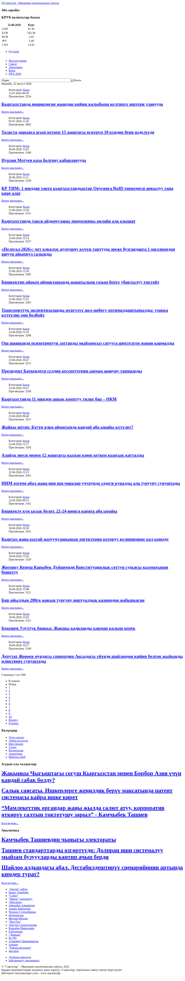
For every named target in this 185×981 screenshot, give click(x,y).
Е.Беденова (16, 931)
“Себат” (13, 895)
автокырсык (16, 915)
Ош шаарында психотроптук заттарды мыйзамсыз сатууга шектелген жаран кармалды (87, 343)
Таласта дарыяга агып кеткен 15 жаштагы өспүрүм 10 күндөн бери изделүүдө (77, 132)
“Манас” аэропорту (21, 898)
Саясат (13, 64)
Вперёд (13, 720)
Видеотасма (16, 750)
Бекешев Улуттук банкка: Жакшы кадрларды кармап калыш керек (68, 628)
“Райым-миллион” (20, 947)
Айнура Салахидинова (23, 925)
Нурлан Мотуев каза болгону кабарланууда (43, 160)
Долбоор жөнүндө (20, 957)
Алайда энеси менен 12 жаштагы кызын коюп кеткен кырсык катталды (72, 455)
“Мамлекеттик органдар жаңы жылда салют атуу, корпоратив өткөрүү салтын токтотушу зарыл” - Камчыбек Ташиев (82, 811)
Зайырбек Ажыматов (22, 905)
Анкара (13, 944)
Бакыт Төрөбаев (19, 892)
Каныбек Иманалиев (21, 928)
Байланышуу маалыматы (24, 960)
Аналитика (15, 753)
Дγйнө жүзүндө (18, 740)
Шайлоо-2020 (17, 757)
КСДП (13, 938)
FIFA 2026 (15, 73)
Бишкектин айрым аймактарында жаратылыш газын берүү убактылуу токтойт (80, 282)
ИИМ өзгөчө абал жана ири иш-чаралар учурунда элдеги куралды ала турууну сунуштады (90, 483)
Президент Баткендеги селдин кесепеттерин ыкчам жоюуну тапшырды (71, 371)
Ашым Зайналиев (20, 908)
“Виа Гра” (15, 921)
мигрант (14, 951)
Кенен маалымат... (12, 111)
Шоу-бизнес (16, 743)
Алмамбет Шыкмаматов (23, 941)
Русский (14, 51)
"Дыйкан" (15, 934)
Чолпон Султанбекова (22, 911)
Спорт (12, 747)
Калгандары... (10, 823)
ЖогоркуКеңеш (18, 918)
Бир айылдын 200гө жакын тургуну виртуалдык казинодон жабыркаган (73, 600)
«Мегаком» (15, 902)
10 (10, 716)
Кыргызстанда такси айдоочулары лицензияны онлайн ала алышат (68, 221)
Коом (12, 70)
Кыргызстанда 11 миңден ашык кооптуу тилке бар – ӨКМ (59, 399)
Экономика (16, 67)
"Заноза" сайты (18, 889)
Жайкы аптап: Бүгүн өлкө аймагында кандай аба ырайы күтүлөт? (67, 427)
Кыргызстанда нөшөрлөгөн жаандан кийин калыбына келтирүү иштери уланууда (82, 104)
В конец (14, 723)
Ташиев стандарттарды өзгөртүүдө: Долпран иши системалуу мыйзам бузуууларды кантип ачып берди (82, 853)
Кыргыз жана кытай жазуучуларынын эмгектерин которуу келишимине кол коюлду (85, 539)
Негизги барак (18, 60)
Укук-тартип (16, 737)
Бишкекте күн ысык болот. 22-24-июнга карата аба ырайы (59, 511)
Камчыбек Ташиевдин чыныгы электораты (58, 839)
